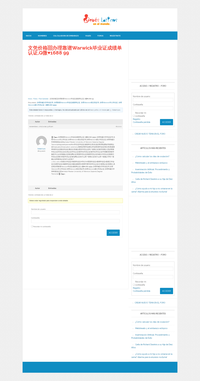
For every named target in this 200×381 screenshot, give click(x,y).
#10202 (119, 126)
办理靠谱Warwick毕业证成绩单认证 (67, 102)
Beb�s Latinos (100, 20)
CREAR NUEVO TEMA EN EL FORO (150, 134)
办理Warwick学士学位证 (109, 102)
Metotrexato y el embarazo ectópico (151, 163)
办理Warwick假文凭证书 (90, 102)
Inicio (30, 99)
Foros (35, 99)
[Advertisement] (75, 76)
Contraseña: (35, 218)
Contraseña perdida (141, 122)
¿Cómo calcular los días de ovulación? (152, 156)
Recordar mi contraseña (42, 227)
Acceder (113, 233)
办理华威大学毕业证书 (45, 102)
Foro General (43, 99)
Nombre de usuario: (38, 209)
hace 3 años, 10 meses (98, 110)
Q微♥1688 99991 (51, 105)
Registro (136, 119)
